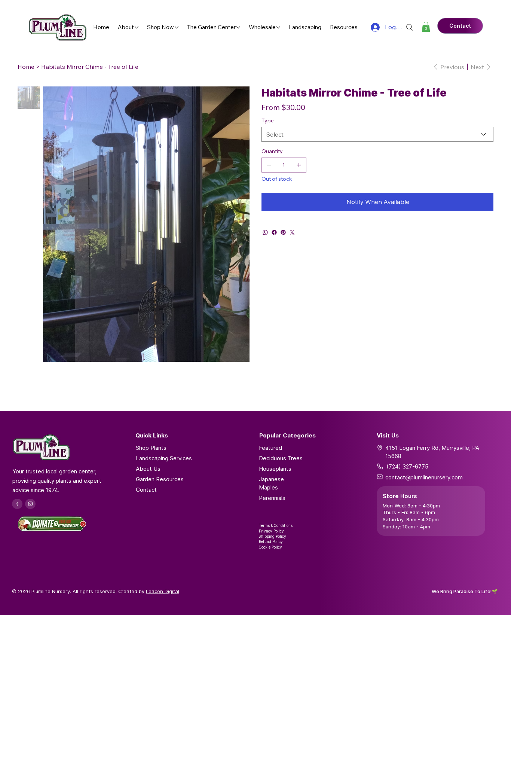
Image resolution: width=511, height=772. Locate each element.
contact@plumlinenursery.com (424, 477)
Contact (146, 489)
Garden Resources (160, 479)
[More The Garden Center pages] (238, 27)
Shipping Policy (272, 536)
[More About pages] (136, 27)
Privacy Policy (271, 531)
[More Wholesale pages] (278, 27)
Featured (270, 447)
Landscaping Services (164, 458)
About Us (148, 468)
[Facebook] (274, 232)
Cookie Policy (270, 547)
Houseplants (275, 468)
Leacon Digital (162, 591)
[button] (426, 27)
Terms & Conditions (276, 525)
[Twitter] (292, 232)
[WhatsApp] (265, 232)
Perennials (272, 497)
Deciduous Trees (281, 458)
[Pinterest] (283, 232)
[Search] (409, 27)
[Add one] (298, 165)
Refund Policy (271, 541)
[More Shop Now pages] (176, 27)
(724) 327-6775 (407, 466)
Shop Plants (151, 447)
